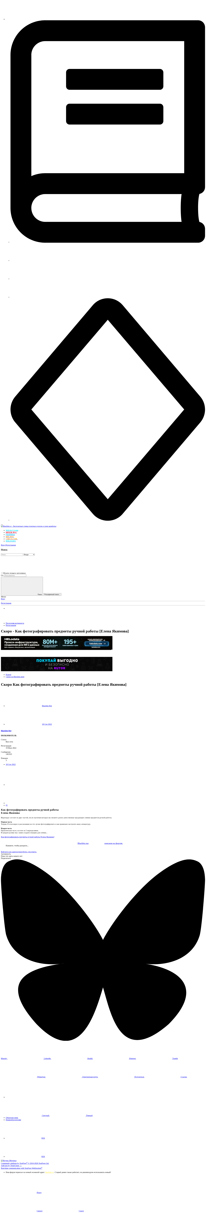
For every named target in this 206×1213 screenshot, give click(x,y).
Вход (3, 599)
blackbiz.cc (49, 1172)
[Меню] (2, 524)
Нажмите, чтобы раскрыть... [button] (17, 846)
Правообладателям (13, 1120)
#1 (7, 805)
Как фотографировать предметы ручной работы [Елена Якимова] (27, 837)
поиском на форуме (113, 843)
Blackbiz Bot (47, 706)
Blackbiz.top (83, 843)
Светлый (45, 1115)
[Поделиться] (23, 785)
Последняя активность (15, 623)
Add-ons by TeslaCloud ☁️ (11, 1166)
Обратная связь (12, 1118)
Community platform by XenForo (25, 1163)
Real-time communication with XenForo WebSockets (21, 1168)
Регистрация (6, 603)
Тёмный (89, 1115)
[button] (44, 573)
